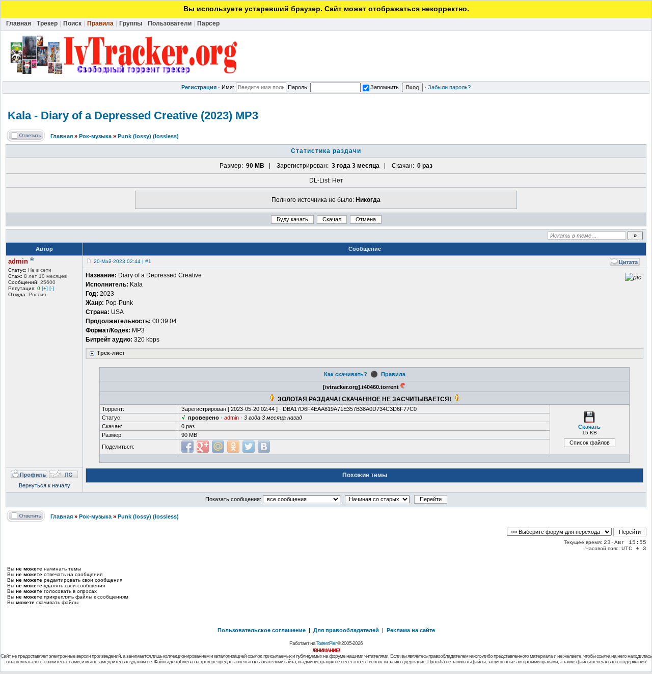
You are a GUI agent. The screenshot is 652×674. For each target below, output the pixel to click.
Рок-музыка (95, 136)
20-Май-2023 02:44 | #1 (122, 261)
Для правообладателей (346, 630)
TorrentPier (326, 643)
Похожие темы (364, 475)
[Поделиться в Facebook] (187, 446)
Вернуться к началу (44, 485)
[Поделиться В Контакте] (264, 446)
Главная (61, 136)
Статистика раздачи (326, 150)
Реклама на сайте (411, 630)
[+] (45, 288)
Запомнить (384, 87)
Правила (393, 374)
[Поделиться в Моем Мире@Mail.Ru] (218, 446)
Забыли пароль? (449, 87)
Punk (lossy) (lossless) (148, 136)
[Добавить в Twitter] (248, 446)
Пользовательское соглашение (262, 630)
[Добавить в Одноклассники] (233, 446)
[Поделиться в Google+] (203, 446)
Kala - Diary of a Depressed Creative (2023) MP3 (133, 115)
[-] (51, 288)
